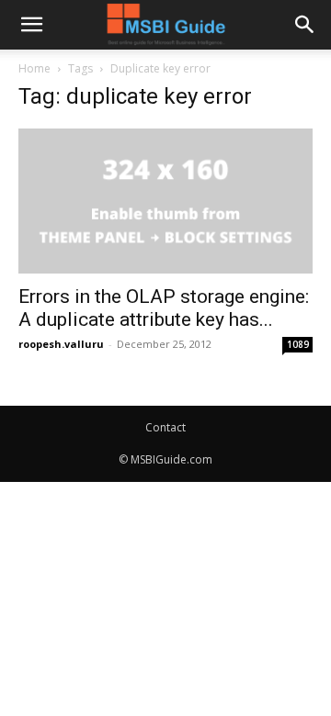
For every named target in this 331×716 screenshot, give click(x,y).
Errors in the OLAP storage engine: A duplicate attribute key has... (163, 307)
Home (34, 68)
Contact (165, 427)
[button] (31, 25)
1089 (298, 344)
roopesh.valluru (61, 344)
